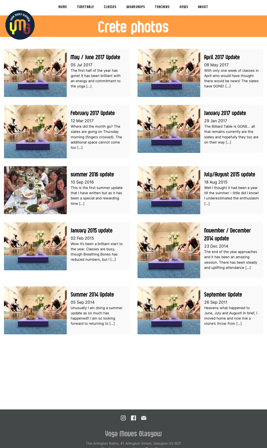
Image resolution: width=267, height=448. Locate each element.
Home (63, 6)
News (184, 6)
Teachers (162, 6)
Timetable (85, 6)
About (203, 6)
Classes (110, 6)
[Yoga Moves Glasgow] (20, 25)
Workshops (136, 6)
